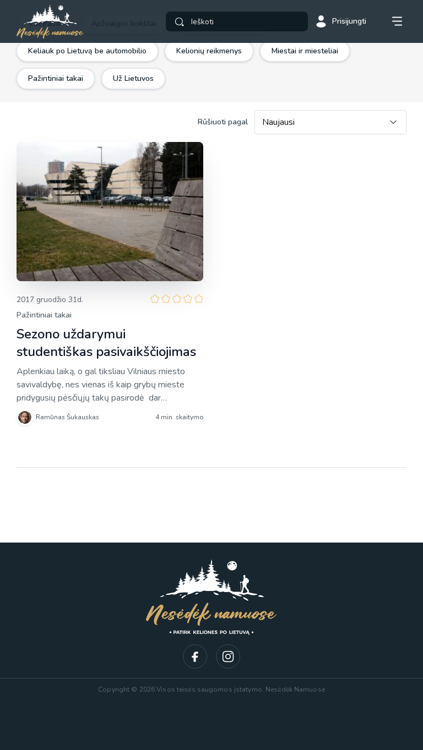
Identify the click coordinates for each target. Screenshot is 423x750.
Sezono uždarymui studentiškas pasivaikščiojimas (106, 342)
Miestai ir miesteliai (305, 51)
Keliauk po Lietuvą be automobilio (87, 51)
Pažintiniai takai (55, 78)
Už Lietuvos (133, 78)
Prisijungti (349, 21)
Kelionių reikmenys (209, 51)
